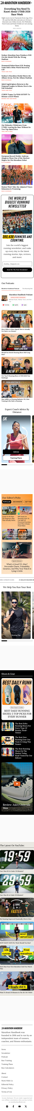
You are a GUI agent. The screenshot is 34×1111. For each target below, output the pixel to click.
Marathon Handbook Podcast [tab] (10, 288)
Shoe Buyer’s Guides (17, 707)
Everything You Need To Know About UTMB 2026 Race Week (17, 11)
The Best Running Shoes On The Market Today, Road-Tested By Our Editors (23, 753)
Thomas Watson (11, 537)
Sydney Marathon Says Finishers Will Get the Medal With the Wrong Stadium (16, 57)
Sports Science (17, 561)
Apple (25, 305)
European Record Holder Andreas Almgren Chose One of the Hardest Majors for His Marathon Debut (15, 158)
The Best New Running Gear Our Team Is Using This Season (23, 740)
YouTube (7, 305)
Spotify (16, 305)
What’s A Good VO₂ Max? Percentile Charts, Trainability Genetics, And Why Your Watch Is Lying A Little (17, 567)
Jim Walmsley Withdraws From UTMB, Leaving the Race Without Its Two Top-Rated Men (16, 127)
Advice (16, 452)
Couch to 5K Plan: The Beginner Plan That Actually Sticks (8, 518)
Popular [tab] (6, 502)
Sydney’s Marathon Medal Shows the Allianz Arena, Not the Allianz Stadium (17, 77)
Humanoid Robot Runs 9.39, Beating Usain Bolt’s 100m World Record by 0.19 (16, 67)
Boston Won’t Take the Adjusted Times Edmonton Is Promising (17, 188)
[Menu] (31, 3)
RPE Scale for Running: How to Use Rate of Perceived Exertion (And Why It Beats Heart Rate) (24, 521)
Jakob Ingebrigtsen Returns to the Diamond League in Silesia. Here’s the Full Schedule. (17, 86)
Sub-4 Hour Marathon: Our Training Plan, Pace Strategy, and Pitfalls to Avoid (17, 534)
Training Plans (16, 458)
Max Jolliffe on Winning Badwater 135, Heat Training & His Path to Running (15, 400)
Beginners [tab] (17, 502)
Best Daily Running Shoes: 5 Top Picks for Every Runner (17, 713)
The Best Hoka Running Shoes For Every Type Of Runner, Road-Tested (23, 728)
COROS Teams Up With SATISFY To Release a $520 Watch (16, 95)
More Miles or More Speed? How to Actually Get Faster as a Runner (16, 330)
